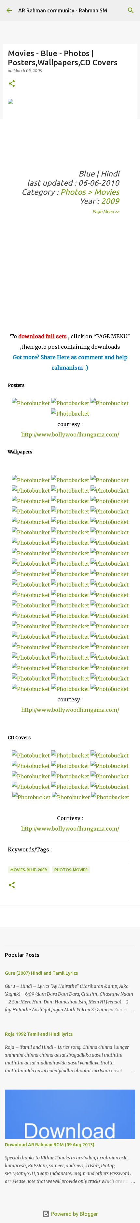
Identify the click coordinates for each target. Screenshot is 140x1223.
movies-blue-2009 (28, 870)
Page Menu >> (105, 211)
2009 (110, 201)
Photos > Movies (89, 192)
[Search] (131, 10)
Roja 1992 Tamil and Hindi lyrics (39, 1034)
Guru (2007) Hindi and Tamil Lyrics (41, 973)
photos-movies (71, 870)
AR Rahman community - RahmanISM (62, 10)
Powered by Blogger (74, 1214)
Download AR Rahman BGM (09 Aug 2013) (49, 1144)
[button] (12, 84)
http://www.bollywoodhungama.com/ (70, 434)
